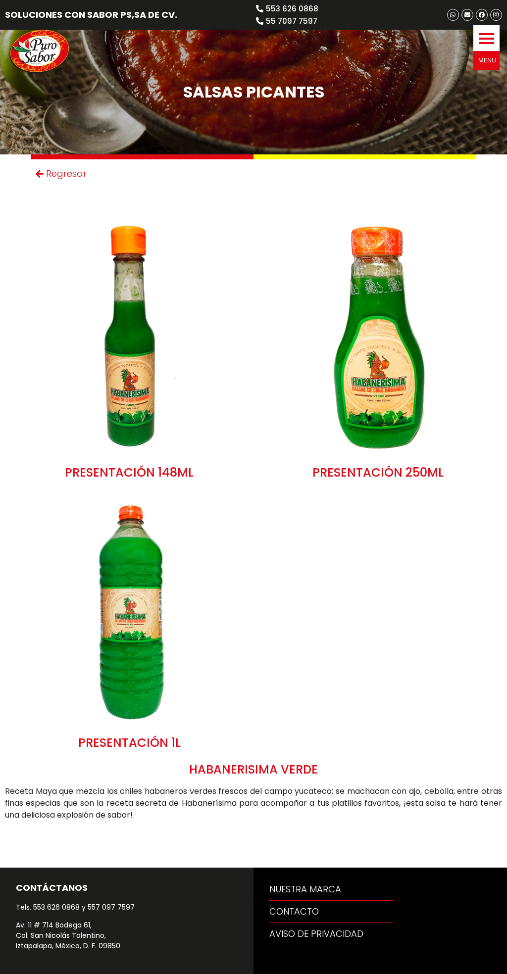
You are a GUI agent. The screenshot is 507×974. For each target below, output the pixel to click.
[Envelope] (467, 15)
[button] (486, 38)
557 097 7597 (111, 907)
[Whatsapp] (453, 15)
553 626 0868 (56, 907)
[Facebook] (482, 15)
